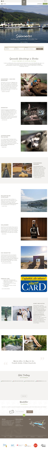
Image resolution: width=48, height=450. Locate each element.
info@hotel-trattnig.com (19, 425)
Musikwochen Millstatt (41, 309)
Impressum (32, 436)
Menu (4, 3)
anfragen (39, 3)
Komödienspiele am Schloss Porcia (38, 315)
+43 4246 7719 (17, 424)
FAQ (26, 436)
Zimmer (11, 436)
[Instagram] (3, 1)
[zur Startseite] (24, 2)
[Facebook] (1, 1)
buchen (45, 3)
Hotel (5, 436)
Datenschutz (40, 436)
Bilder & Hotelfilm (19, 436)
